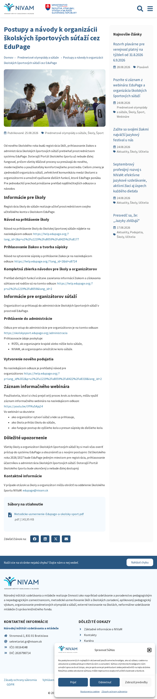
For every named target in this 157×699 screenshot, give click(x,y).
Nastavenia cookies (90, 691)
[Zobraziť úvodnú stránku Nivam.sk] (21, 583)
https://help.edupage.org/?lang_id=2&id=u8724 (45, 261)
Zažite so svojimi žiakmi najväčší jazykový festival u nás (131, 134)
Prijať (73, 682)
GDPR (10, 684)
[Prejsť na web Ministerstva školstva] (61, 9)
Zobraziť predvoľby (136, 682)
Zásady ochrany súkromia (114, 691)
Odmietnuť (104, 682)
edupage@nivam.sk (36, 490)
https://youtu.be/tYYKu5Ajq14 (23, 406)
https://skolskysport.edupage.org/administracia (35, 333)
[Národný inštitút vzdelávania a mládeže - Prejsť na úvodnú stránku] (19, 8)
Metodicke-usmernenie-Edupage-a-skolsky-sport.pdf (49, 514)
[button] (149, 650)
